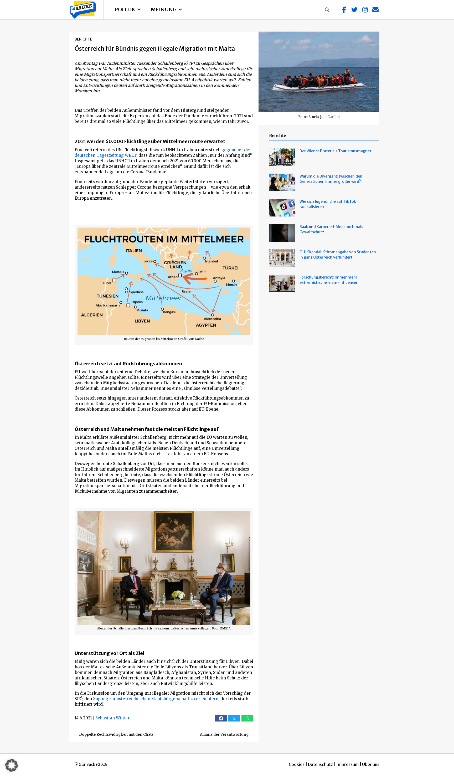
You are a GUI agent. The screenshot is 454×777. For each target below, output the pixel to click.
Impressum (347, 764)
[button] (344, 10)
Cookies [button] (297, 764)
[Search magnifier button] (327, 10)
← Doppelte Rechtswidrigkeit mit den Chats (114, 734)
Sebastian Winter (112, 717)
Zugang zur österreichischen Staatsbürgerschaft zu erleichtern (155, 698)
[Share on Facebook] (221, 718)
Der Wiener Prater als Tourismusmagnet (336, 151)
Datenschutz (320, 764)
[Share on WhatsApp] (247, 718)
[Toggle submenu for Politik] (139, 10)
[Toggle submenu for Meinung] (180, 10)
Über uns (370, 764)
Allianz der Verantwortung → (226, 734)
